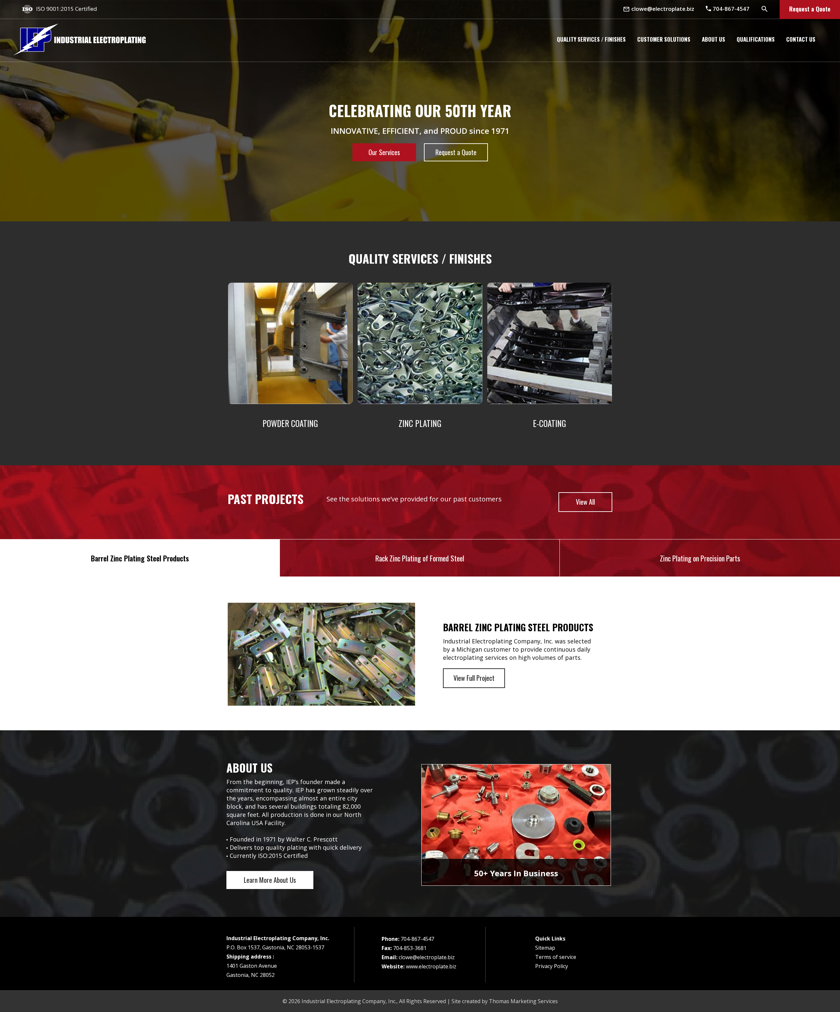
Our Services (384, 152)
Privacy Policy (551, 966)
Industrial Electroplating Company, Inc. (349, 1001)
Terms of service (555, 957)
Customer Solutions (663, 39)
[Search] (764, 9)
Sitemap (545, 947)
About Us (713, 39)
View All (585, 502)
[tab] (140, 558)
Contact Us (800, 39)
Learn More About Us (270, 880)
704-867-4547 (417, 938)
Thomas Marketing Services (523, 1001)
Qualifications (756, 39)
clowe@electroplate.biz (427, 957)
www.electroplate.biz (431, 966)
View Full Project (473, 678)
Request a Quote (809, 9)
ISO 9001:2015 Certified (66, 8)
